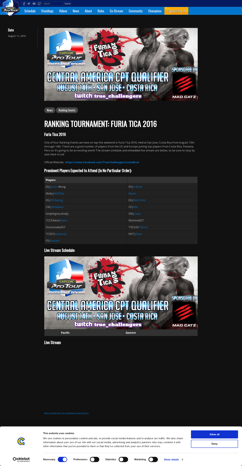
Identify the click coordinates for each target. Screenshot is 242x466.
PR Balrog (57, 200)
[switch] (94, 459)
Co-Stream (116, 10)
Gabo (137, 213)
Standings (47, 10)
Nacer (132, 193)
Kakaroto (61, 234)
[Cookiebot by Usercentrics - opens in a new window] (21, 459)
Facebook (23, 3)
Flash (139, 234)
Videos (63, 10)
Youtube (34, 3)
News (76, 10)
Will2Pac (59, 193)
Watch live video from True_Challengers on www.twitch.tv (66, 413)
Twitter (29, 3)
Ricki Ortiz (139, 200)
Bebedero (57, 207)
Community (136, 10)
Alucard (54, 240)
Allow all (214, 434)
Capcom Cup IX (176, 10)
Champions (154, 10)
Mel (135, 207)
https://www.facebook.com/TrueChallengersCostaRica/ (102, 162)
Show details (171, 459)
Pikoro (143, 227)
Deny (214, 443)
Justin (54, 187)
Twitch (39, 3)
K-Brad (137, 187)
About (88, 10)
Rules (101, 10)
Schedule (30, 10)
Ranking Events (67, 110)
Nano (63, 220)
